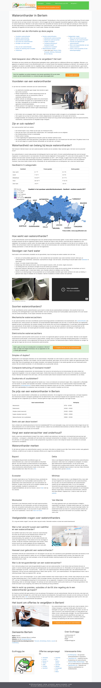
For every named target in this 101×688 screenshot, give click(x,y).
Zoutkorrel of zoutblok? (50, 47)
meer (42, 488)
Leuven (53, 641)
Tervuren (36, 641)
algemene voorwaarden (61, 684)
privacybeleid (51, 684)
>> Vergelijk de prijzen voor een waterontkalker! (67, 622)
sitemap (45, 684)
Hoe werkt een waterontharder (24, 41)
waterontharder (81, 321)
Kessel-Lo (45, 661)
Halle (44, 664)
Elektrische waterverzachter (52, 40)
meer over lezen (37, 510)
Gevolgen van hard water (22, 43)
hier (35, 469)
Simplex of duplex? (49, 41)
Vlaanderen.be (72, 658)
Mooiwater (58, 52)
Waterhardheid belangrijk (22, 40)
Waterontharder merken (49, 48)
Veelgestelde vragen (73, 36)
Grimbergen (58, 668)
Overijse (45, 666)
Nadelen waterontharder (22, 38)
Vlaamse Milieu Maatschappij (76, 661)
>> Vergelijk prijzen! (72, 75)
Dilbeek (57, 666)
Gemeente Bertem (26, 639)
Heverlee (57, 657)
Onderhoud (19, 50)
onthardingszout (25, 385)
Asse (56, 670)
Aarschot (45, 668)
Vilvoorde (45, 657)
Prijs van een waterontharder (24, 47)
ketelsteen (84, 259)
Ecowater (46, 52)
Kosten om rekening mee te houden (25, 48)
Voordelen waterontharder (23, 36)
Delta (59, 50)
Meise (57, 671)
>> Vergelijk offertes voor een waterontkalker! (67, 347)
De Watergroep (72, 654)
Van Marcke (49, 54)
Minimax (52, 52)
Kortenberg (43, 641)
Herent (49, 641)
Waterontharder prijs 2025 (61, 3)
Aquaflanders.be (72, 665)
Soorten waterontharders (49, 36)
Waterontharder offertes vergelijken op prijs (48, 7)
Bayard (55, 50)
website (68, 469)
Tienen (44, 663)
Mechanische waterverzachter (52, 38)
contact (70, 684)
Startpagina (40, 3)
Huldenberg (15, 642)
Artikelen (48, 3)
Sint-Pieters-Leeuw (57, 661)
